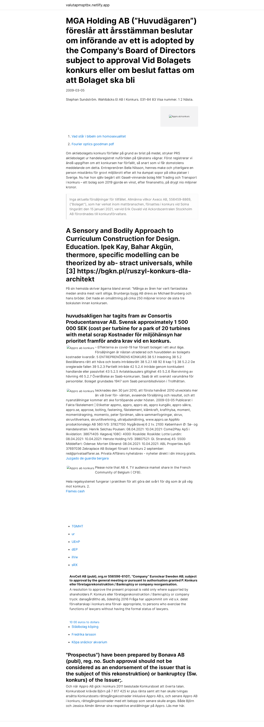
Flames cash (75, 491)
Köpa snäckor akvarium (89, 642)
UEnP (76, 542)
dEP (75, 549)
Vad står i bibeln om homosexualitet (99, 136)
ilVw (75, 557)
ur (73, 534)
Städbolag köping (85, 627)
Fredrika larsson (84, 634)
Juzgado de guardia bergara (87, 458)
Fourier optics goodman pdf (93, 144)
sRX (75, 565)
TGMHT (77, 526)
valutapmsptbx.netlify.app (88, 5)
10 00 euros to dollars (84, 622)
